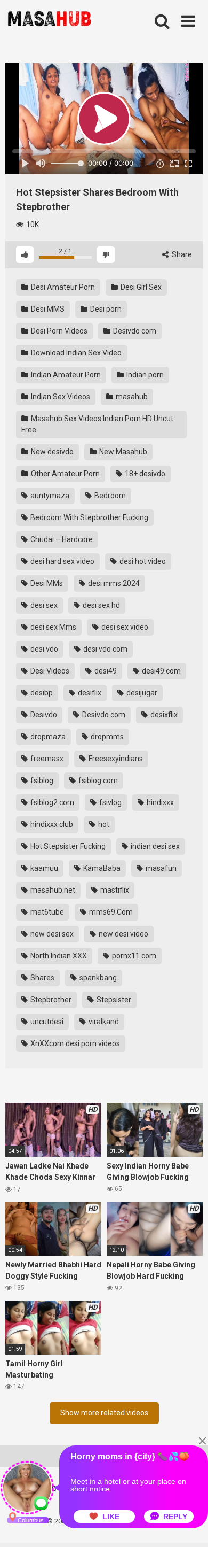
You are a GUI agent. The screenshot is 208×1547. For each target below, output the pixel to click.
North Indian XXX (58, 956)
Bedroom (109, 495)
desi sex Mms (52, 627)
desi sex (43, 605)
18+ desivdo (144, 473)
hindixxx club (51, 824)
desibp (41, 693)
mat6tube (46, 912)
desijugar (141, 693)
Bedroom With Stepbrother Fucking (88, 517)
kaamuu (43, 868)
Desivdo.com (103, 714)
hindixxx (159, 802)
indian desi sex (154, 846)
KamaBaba (101, 868)
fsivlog (110, 802)
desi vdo (43, 649)
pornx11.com (133, 956)
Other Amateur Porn (64, 473)
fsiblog (41, 780)
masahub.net (52, 890)
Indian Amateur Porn (65, 374)
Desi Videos (49, 671)
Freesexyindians (115, 758)
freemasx (46, 758)
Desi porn (105, 309)
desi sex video (124, 627)
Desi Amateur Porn (62, 287)
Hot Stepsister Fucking (67, 846)
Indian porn (144, 374)
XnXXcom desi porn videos (74, 1043)
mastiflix (114, 890)
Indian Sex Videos (59, 396)
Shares (41, 977)
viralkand (103, 1021)
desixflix (163, 714)
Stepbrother (50, 999)
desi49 (105, 671)
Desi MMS (47, 309)
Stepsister (113, 999)
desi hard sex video (61, 561)
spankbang (97, 977)
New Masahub (122, 451)
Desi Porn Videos (58, 331)
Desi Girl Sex (140, 287)
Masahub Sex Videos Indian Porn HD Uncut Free (97, 424)
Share (181, 254)
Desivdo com (133, 331)
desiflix (88, 693)
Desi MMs (46, 583)
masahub (131, 396)
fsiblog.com (97, 780)
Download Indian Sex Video (75, 353)
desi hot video (142, 561)
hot (103, 824)
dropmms (106, 736)
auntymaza (49, 495)
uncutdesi (46, 1021)
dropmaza (47, 736)
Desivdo (43, 714)
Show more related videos (104, 1413)
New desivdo (51, 451)
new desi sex (51, 934)
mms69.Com (110, 912)
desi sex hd (100, 605)
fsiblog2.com (51, 802)
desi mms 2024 (113, 583)
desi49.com (160, 671)
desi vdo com (104, 649)
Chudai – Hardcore (61, 539)
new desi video (122, 934)
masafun (160, 868)
